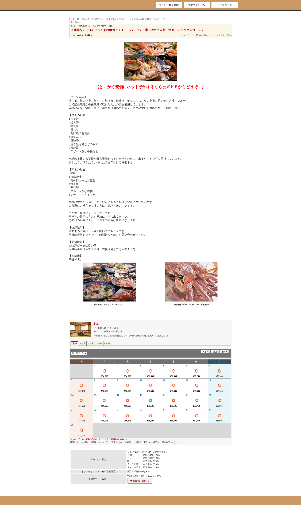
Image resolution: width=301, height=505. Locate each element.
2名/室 (74, 343)
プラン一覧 (74, 19)
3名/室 (83, 343)
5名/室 (99, 343)
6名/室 (107, 343)
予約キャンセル (196, 5)
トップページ (224, 5)
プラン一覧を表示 (169, 5)
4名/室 (91, 343)
